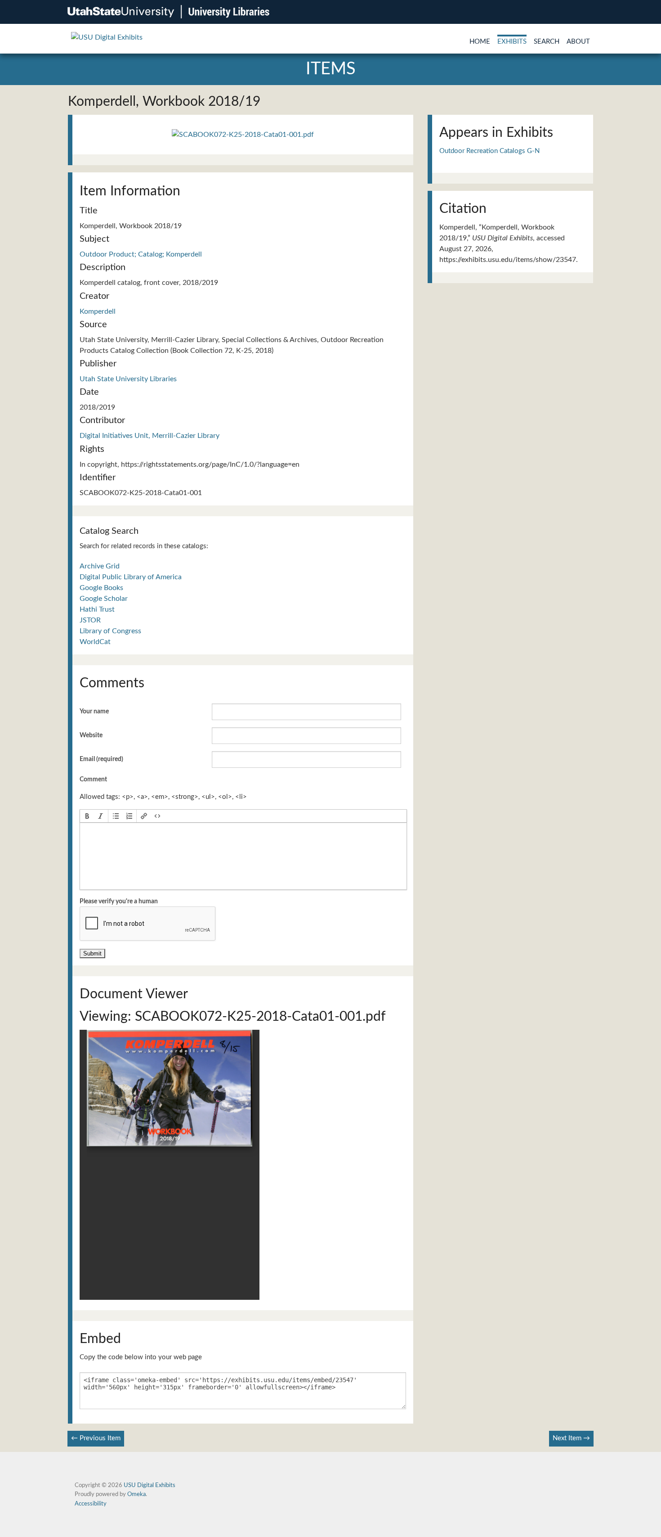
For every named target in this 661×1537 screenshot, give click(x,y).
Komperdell (98, 311)
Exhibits (512, 41)
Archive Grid (100, 566)
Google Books (101, 587)
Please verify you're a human (119, 901)
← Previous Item (96, 1438)
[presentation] (87, 816)
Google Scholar (104, 598)
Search (546, 41)
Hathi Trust (97, 609)
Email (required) (101, 759)
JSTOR (90, 620)
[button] (87, 816)
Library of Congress (110, 631)
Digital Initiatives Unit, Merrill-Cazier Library (149, 435)
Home (479, 41)
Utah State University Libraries (128, 379)
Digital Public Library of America (131, 577)
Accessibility (91, 1503)
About (578, 41)
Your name (94, 711)
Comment (93, 779)
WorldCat (95, 641)
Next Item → (571, 1438)
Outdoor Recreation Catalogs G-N (489, 151)
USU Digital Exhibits (149, 1485)
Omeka (136, 1494)
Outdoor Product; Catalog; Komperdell (141, 254)
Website (91, 735)
